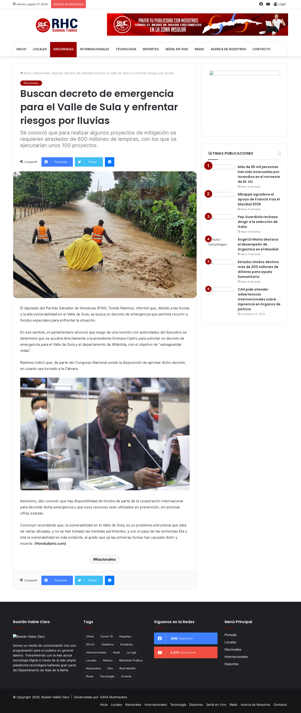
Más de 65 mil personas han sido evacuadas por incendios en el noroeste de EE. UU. (259, 174)
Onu (110, 668)
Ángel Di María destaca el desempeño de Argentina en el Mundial (258, 244)
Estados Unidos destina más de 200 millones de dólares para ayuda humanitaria (258, 269)
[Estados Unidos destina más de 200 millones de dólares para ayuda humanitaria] (221, 268)
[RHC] (56, 25)
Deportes (151, 49)
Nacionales (63, 49)
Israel (116, 652)
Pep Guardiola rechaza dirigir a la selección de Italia (258, 222)
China (90, 636)
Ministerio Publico (131, 660)
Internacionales (94, 49)
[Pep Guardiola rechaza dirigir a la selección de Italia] (221, 223)
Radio (199, 49)
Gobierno (108, 644)
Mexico (108, 660)
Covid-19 (106, 636)
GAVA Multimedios (113, 697)
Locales (40, 49)
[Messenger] (109, 162)
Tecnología (126, 49)
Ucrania (126, 676)
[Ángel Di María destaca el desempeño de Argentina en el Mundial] (221, 246)
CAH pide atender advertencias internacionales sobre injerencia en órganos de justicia (259, 299)
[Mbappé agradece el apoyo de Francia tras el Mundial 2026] (221, 201)
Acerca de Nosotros (228, 49)
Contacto (261, 49)
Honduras (126, 644)
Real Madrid (127, 668)
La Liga (131, 652)
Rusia (89, 676)
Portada (231, 635)
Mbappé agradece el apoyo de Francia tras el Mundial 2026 (259, 199)
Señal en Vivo (176, 49)
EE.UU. (90, 644)
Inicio (21, 49)
